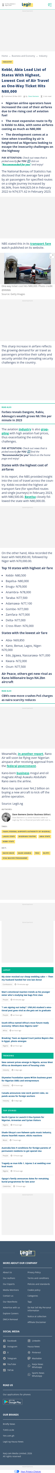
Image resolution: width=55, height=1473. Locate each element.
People (5, 1000)
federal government (21, 766)
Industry (43, 55)
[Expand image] (51, 256)
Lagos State (9, 836)
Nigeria (5, 1046)
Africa (5, 1030)
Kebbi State (8, 841)
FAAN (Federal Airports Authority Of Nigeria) (26, 832)
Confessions (7, 984)
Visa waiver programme (15, 858)
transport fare (40, 243)
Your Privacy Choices (31, 1471)
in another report (30, 754)
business (23, 773)
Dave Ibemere (33, 96)
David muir (8, 853)
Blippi (46, 853)
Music (5, 1140)
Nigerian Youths (27, 836)
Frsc (37, 853)
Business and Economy (23, 55)
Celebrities (7, 1186)
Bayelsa (30, 497)
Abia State (45, 836)
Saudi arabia (24, 853)
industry (25, 429)
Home (5, 55)
